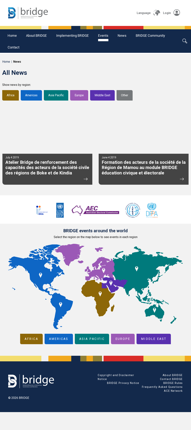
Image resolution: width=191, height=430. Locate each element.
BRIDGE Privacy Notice (123, 382)
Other (124, 95)
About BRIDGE (36, 35)
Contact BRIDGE (171, 379)
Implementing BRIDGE (72, 35)
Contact (13, 47)
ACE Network (173, 390)
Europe (79, 95)
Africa (10, 95)
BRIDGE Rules (173, 382)
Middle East (102, 95)
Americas (31, 95)
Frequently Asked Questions (162, 386)
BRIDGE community (150, 35)
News (122, 35)
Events (103, 35)
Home (12, 35)
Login (167, 13)
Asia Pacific (56, 95)
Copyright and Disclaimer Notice (116, 377)
